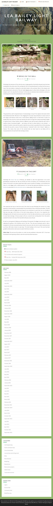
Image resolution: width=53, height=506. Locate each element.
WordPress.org (7, 493)
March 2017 (7, 352)
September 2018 (8, 313)
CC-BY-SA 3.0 (11, 501)
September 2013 (8, 418)
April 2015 (6, 396)
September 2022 (8, 286)
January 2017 (7, 358)
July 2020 (6, 291)
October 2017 (7, 338)
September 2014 (8, 407)
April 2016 (6, 377)
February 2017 (7, 355)
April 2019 (6, 300)
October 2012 (7, 429)
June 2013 (6, 424)
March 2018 (7, 324)
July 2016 (6, 369)
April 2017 (6, 349)
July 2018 (6, 319)
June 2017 (6, 347)
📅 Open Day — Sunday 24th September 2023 (14, 257)
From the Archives (8, 450)
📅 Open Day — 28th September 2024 (13, 251)
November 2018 (8, 311)
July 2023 (6, 283)
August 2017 (7, 344)
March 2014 (7, 413)
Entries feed (7, 487)
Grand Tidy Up (14, 179)
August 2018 (7, 316)
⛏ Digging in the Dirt (26, 171)
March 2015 (7, 399)
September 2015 (8, 385)
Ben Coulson (31, 78)
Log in (5, 484)
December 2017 (8, 333)
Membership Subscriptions (20, 187)
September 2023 (8, 280)
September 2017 (8, 341)
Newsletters (7, 464)
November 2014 (8, 405)
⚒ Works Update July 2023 (10, 260)
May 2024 (6, 278)
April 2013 (6, 427)
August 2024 (7, 275)
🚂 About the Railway (31, 1)
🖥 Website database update (10, 249)
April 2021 (6, 289)
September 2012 (8, 432)
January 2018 (7, 330)
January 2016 (7, 382)
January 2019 (7, 308)
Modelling (6, 461)
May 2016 (6, 374)
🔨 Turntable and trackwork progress (13, 254)
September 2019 (8, 294)
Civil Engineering (8, 445)
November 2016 (8, 360)
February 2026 (7, 272)
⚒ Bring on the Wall (26, 76)
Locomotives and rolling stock (11, 453)
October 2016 (7, 363)
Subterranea (7, 469)
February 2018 (7, 327)
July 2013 (6, 421)
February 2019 (7, 305)
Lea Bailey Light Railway (10, 2)
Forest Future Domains (18, 502)
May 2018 (6, 322)
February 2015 (7, 402)
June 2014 (6, 410)
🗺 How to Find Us (15, 5)
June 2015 (6, 391)
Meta (5, 456)
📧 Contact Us (6, 5)
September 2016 (8, 366)
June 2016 (6, 371)
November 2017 (8, 336)
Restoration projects (9, 467)
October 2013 (7, 416)
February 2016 (7, 380)
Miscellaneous (7, 458)
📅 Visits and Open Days (43, 1)
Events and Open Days (9, 447)
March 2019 (7, 302)
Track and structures (9, 472)
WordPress (34, 502)
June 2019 (6, 297)
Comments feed (8, 490)
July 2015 (6, 388)
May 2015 (6, 393)
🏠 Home (22, 1)
